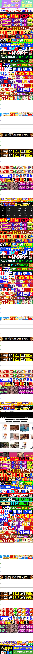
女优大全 (31, 213)
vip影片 (9, 421)
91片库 (25, 213)
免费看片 (8, 215)
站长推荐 (3, 210)
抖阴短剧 (31, 217)
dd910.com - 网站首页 (7, 13)
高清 (26, 417)
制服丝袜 (31, 208)
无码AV (3, 213)
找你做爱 (19, 210)
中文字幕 (14, 208)
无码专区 (3, 215)
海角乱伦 (19, 215)
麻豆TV (14, 213)
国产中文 (8, 217)
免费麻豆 (25, 215)
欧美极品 (5, 411)
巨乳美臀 (19, 208)
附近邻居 (8, 210)
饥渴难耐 (14, 210)
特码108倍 (16, 421)
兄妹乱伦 (14, 217)
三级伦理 (8, 208)
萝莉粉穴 (31, 215)
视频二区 (3, 208)
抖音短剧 (8, 213)
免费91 (14, 215)
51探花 (20, 213)
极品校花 (25, 217)
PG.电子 (24, 421)
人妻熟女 (25, 208)
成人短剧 (19, 217)
